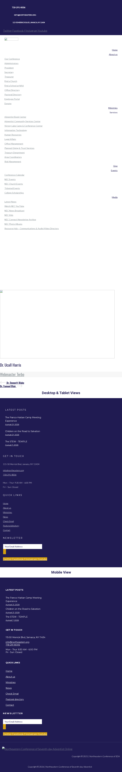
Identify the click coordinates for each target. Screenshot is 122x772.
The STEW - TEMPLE (16, 441)
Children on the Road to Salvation (22, 431)
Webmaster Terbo (12, 374)
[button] (28, 590)
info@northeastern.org (13, 470)
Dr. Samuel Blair (8, 386)
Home (61, 251)
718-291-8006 (9, 474)
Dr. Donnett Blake (15, 383)
